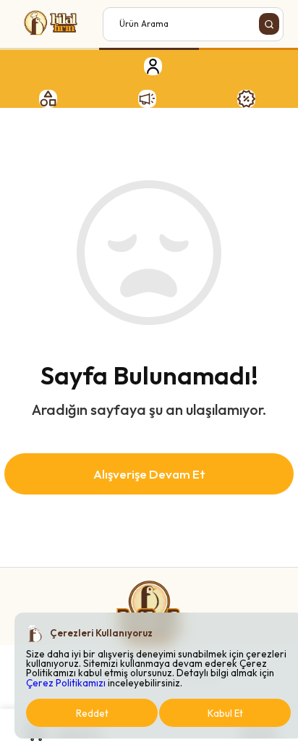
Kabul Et (225, 713)
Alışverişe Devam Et (149, 473)
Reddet (92, 713)
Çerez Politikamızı (66, 683)
